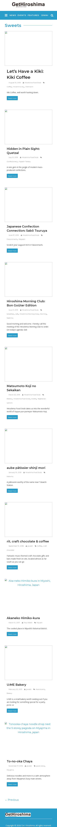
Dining (45, 15)
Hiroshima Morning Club (29, 314)
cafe (16, 314)
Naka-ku (10, 476)
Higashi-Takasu (25, 161)
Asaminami (40, 689)
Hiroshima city (18, 87)
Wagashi (22, 239)
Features (33, 15)
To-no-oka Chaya (19, 761)
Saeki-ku (10, 318)
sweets (33, 399)
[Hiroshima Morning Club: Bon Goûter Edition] (28, 264)
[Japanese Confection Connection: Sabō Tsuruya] (28, 189)
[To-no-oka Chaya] (28, 724)
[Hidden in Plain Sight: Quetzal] (28, 111)
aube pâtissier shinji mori (26, 468)
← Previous (12, 799)
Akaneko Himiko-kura (23, 618)
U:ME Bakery (16, 685)
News (13, 15)
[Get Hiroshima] (28, 4)
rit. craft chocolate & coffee (28, 541)
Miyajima (10, 770)
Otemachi (29, 87)
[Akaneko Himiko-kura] (28, 580)
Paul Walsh (28, 623)
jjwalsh (30, 546)
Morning (43, 314)
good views (40, 766)
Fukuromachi (12, 239)
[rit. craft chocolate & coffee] (28, 504)
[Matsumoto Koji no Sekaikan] (28, 348)
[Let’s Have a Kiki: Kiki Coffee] (28, 33)
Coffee (9, 87)
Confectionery (12, 161)
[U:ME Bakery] (28, 647)
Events (22, 15)
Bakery (9, 399)
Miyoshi (39, 623)
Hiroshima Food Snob (33, 83)
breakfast (10, 314)
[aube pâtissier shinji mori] (28, 430)
